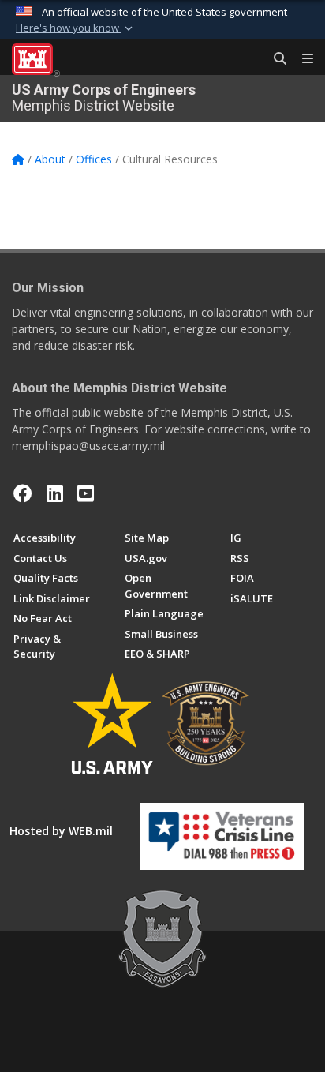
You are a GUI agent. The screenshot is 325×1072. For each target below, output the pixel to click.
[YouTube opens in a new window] (85, 493)
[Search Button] (274, 59)
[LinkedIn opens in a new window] (55, 493)
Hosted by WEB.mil (61, 830)
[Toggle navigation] (301, 59)
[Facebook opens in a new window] (22, 493)
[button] (76, 28)
